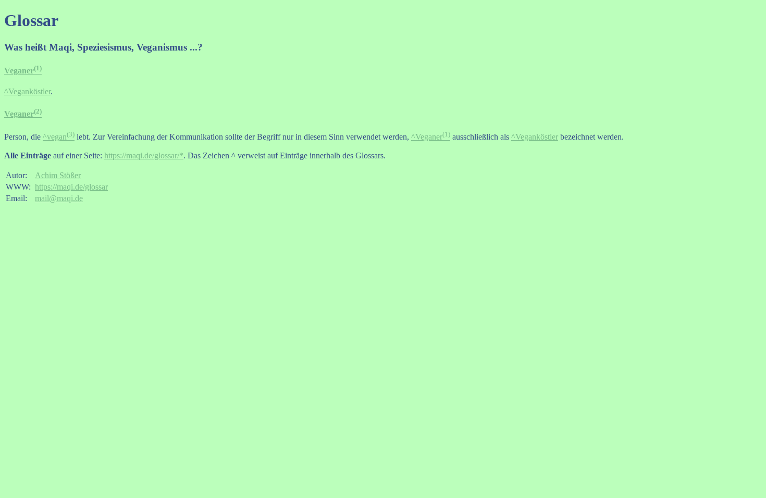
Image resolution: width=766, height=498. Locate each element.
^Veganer (430, 136)
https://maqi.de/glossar (71, 186)
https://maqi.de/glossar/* (143, 155)
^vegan (59, 136)
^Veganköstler (27, 91)
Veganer (23, 70)
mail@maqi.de (59, 198)
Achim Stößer (58, 175)
